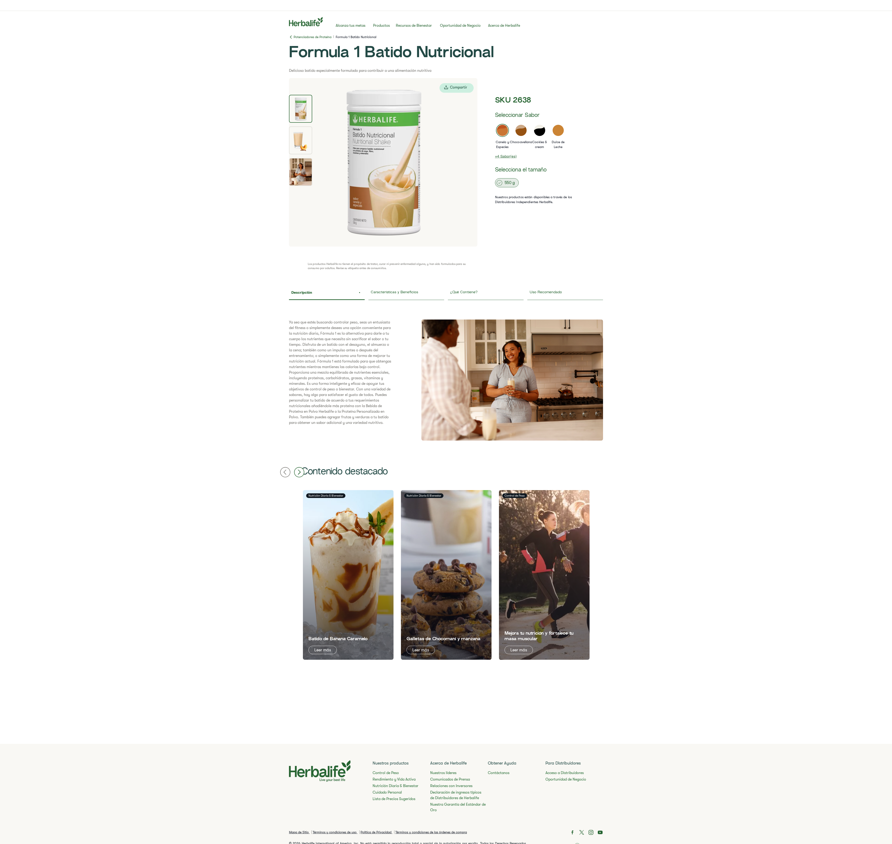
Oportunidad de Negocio (460, 25)
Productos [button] (381, 25)
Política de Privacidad (376, 832)
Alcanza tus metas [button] (350, 25)
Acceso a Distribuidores (564, 773)
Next (299, 472)
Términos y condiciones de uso (335, 832)
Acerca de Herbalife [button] (504, 25)
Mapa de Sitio (299, 832)
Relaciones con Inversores (451, 786)
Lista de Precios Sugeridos (394, 799)
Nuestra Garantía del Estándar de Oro (458, 807)
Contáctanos (498, 773)
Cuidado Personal (387, 792)
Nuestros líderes (443, 773)
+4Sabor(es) (506, 156)
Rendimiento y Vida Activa (394, 779)
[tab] (300, 109)
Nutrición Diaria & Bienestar (395, 786)
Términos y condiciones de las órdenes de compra (431, 832)
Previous (285, 472)
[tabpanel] (383, 162)
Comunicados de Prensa (450, 779)
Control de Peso (386, 773)
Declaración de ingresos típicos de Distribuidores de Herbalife (455, 795)
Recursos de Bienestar (414, 25)
